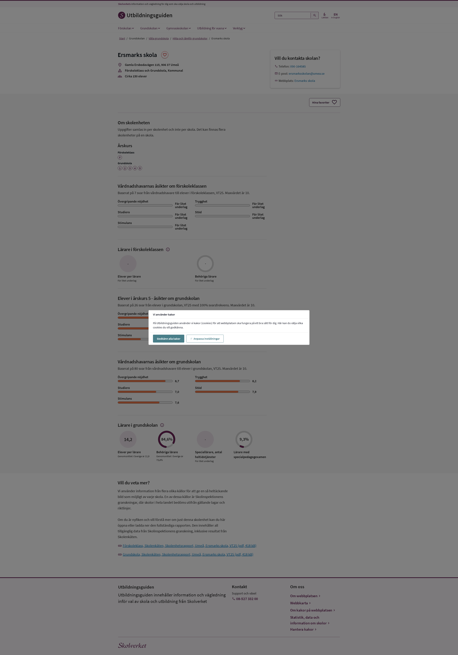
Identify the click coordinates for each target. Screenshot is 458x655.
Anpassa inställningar (207, 338)
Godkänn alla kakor (168, 338)
